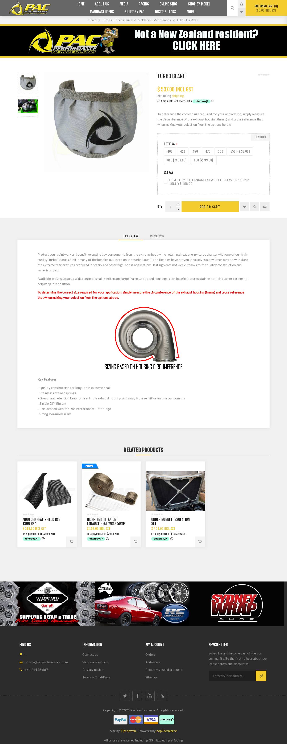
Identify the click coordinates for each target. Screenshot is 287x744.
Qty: (160, 207)
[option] (27, 83)
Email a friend (265, 206)
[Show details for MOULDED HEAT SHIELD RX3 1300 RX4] (47, 491)
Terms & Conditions (96, 677)
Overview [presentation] (131, 236)
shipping (178, 96)
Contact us (90, 654)
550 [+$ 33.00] (240, 151)
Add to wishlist (244, 206)
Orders (150, 654)
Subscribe (261, 676)
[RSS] (162, 696)
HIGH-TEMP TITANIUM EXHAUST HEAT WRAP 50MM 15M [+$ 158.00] (209, 181)
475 (208, 151)
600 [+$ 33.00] (177, 160)
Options (169, 144)
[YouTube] (150, 696)
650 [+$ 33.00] (203, 160)
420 (182, 151)
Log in (245, 4)
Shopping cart (266, 8)
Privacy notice (92, 669)
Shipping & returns (95, 662)
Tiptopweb (128, 731)
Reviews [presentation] (157, 236)
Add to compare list (254, 206)
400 (170, 151)
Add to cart (210, 207)
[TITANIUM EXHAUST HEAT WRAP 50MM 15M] (111, 491)
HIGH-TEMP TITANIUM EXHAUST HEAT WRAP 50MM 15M (106, 523)
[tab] (130, 236)
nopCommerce (167, 731)
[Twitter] (125, 696)
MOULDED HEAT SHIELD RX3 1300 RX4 (42, 521)
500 (220, 151)
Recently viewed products (163, 669)
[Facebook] (137, 696)
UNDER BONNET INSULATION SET (170, 521)
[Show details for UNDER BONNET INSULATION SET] (175, 491)
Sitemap (151, 677)
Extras (168, 172)
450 (195, 151)
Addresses (152, 662)
